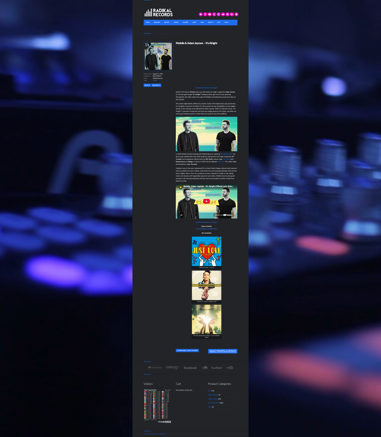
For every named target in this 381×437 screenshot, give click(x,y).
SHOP (194, 22)
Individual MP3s (213, 403)
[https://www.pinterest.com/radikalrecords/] (227, 14)
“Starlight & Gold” (226, 154)
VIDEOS (176, 22)
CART (218, 22)
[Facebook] (205, 14)
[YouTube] (210, 14)
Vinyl (210, 407)
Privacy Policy (163, 434)
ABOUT (210, 22)
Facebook (199, 229)
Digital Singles (213, 399)
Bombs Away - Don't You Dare (187, 350)
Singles (155, 80)
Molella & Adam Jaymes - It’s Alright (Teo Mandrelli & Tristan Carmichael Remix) (223, 351)
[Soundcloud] (223, 14)
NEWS (148, 22)
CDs (209, 391)
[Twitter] (201, 14)
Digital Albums (213, 395)
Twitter (214, 229)
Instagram (207, 229)
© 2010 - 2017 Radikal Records (151, 434)
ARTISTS (166, 22)
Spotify (147, 85)
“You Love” (226, 159)
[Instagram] (219, 14)
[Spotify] (236, 14)
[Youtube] (229, 368)
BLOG (226, 22)
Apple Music (155, 85)
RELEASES (157, 22)
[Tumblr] (214, 14)
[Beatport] (173, 368)
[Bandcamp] (155, 368)
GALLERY (185, 22)
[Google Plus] (232, 14)
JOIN (202, 22)
